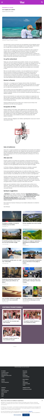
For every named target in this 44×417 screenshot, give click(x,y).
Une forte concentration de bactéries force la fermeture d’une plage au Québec (32, 261)
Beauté (2, 394)
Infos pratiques (4, 391)
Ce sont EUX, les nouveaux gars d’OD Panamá (11, 321)
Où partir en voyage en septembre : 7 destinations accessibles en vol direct (32, 242)
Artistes (2, 376)
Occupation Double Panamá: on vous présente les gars (11, 339)
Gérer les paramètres (17, 414)
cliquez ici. (31, 411)
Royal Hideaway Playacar (31, 193)
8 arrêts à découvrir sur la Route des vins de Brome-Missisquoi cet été (32, 299)
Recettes (3, 380)
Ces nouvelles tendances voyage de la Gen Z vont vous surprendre (11, 299)
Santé (24, 380)
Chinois (24, 373)
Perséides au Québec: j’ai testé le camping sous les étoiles (10, 224)
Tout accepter (26, 414)
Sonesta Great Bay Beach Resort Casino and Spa (14, 198)
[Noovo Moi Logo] (22, 2)
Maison (2, 393)
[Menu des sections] (2, 2)
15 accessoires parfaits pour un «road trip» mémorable (11, 260)
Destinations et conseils (7, 7)
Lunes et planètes (26, 376)
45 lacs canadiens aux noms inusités (32, 223)
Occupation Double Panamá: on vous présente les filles (31, 321)
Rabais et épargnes (5, 390)
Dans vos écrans (4, 373)
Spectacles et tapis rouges (6, 375)
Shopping (3, 389)
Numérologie (25, 375)
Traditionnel (25, 372)
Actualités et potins (5, 372)
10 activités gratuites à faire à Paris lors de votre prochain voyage (11, 241)
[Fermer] (42, 400)
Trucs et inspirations (5, 382)
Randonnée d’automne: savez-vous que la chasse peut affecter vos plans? (11, 281)
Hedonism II (7, 193)
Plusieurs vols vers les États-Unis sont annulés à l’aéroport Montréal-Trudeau (32, 281)
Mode (2, 396)
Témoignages (25, 382)
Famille (24, 384)
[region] (22, 408)
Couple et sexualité (26, 383)
